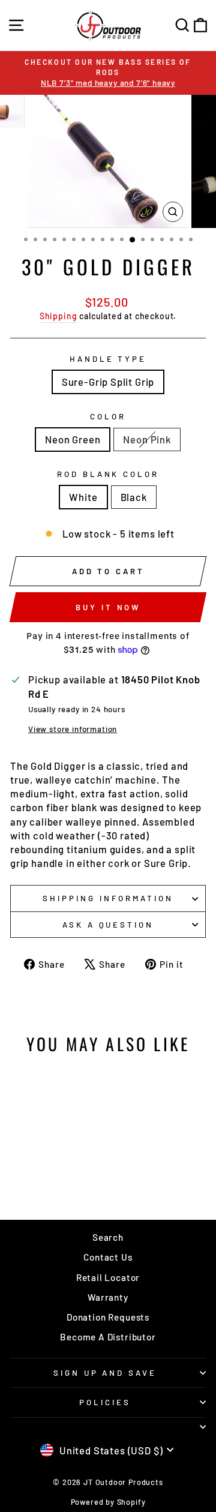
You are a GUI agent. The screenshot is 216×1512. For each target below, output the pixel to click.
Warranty (108, 1297)
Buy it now (108, 607)
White (83, 497)
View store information (72, 729)
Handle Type (108, 359)
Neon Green (72, 439)
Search (108, 1237)
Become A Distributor (108, 1336)
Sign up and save (105, 1373)
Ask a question (108, 924)
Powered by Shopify (108, 1502)
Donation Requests (108, 1317)
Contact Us (107, 1257)
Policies (105, 1402)
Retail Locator (108, 1277)
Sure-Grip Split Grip (108, 382)
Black (134, 497)
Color (108, 416)
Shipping (58, 316)
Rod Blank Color (108, 474)
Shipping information (108, 898)
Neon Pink (146, 439)
